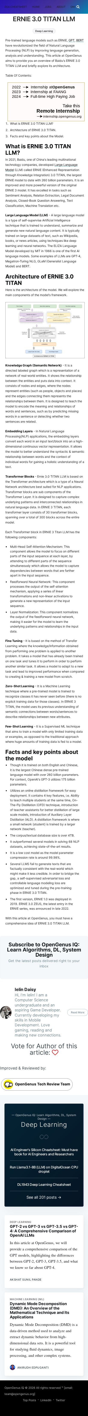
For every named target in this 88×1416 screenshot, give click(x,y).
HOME (36, 6)
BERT (80, 40)
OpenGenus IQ (14, 1387)
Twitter (60, 1400)
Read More (77, 1012)
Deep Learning (44, 31)
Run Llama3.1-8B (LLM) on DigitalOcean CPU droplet (44, 1169)
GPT (72, 40)
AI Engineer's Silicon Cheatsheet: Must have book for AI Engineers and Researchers (44, 1152)
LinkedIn (45, 1400)
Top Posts (29, 1400)
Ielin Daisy (25, 989)
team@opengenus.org (19, 1394)
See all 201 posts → (43, 1197)
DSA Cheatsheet (15, 6)
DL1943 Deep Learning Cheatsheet (44, 1184)
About (61, 6)
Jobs (48, 6)
